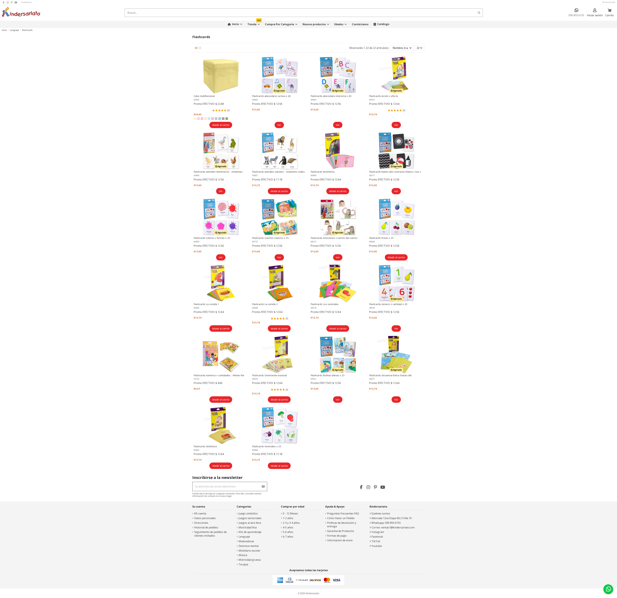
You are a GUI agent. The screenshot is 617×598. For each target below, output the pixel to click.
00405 (196, 307)
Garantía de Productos (340, 531)
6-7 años (288, 536)
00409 (196, 241)
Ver (279, 124)
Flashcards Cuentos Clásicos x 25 (270, 237)
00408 (255, 307)
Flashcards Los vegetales (325, 304)
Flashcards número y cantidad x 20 (388, 304)
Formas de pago (337, 535)
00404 (372, 241)
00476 (255, 378)
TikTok (375, 541)
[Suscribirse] (263, 486)
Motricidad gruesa (250, 560)
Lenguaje (244, 536)
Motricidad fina (248, 527)
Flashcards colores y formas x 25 (212, 237)
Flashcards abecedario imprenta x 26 (331, 96)
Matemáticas (246, 541)
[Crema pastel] (205, 118)
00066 (255, 450)
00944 (313, 99)
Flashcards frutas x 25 (381, 237)
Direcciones (201, 523)
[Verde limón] (226, 118)
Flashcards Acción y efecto (383, 96)
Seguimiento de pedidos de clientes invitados (210, 533)
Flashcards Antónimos (323, 171)
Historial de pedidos (206, 527)
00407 (255, 175)
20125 (196, 378)
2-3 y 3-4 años (291, 523)
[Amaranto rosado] (202, 118)
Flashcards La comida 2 (265, 304)
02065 (196, 99)
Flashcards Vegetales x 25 (266, 446)
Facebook (377, 536)
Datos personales (205, 518)
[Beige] (212, 118)
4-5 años (288, 527)
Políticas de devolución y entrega (341, 524)
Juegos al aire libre (250, 523)
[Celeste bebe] (209, 118)
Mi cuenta (200, 513)
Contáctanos (26, 2)
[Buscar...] (479, 13)
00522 (313, 378)
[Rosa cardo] (223, 118)
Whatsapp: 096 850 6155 (386, 523)
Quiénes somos (380, 513)
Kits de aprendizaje (250, 532)
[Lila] (198, 118)
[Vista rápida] (245, 67)
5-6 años (288, 532)
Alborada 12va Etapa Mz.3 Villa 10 (391, 518)
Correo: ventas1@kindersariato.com (393, 527)
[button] (281, 24)
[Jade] (219, 118)
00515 (313, 241)
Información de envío (340, 540)
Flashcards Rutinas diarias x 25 (327, 375)
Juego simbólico (248, 513)
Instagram (377, 532)
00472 (372, 99)
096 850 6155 (576, 15)
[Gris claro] (216, 118)
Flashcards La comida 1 (206, 304)
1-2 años (288, 518)
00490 (313, 175)
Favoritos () (609, 2)
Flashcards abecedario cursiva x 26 (271, 96)
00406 (196, 175)
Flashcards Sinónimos (205, 446)
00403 (255, 99)
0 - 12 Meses (290, 513)
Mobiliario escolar (249, 550)
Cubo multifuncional (204, 96)
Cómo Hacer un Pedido (341, 518)
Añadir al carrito (220, 124)
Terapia (243, 564)
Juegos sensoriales (250, 518)
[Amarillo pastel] (195, 118)
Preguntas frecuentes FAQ (343, 513)
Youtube (376, 546)
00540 (372, 307)
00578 (313, 307)
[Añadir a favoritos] (245, 61)
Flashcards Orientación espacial (269, 375)
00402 (196, 450)
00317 (372, 175)
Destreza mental (249, 546)
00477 (372, 378)
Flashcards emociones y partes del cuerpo (334, 237)
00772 (255, 241)
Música (243, 555)
